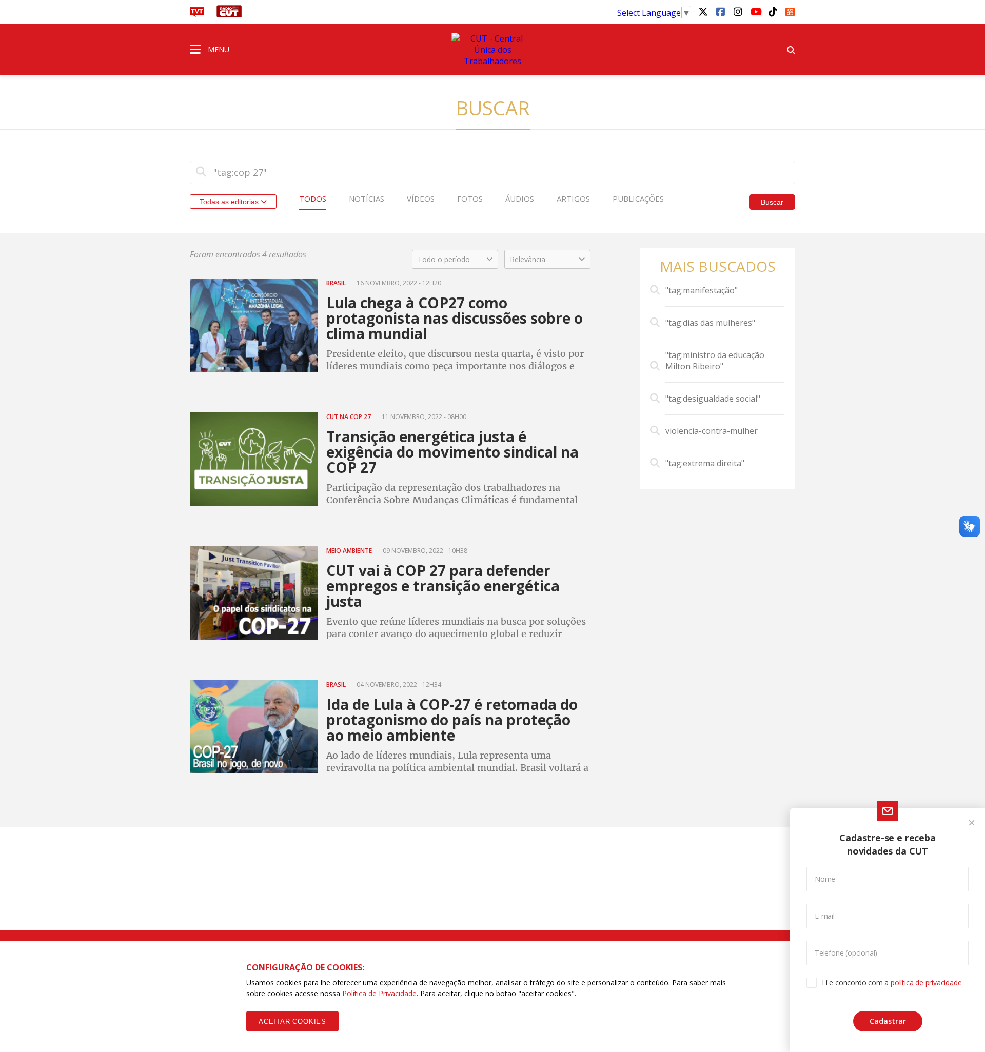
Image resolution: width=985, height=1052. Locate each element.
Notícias (366, 198)
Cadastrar (888, 1021)
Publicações (638, 198)
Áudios (519, 198)
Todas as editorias (230, 201)
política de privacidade (926, 982)
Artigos (573, 198)
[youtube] (755, 11)
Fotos (470, 198)
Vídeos (421, 198)
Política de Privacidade (379, 993)
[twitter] (703, 11)
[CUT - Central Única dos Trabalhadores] (492, 50)
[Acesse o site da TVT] (197, 14)
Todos (312, 198)
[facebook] (720, 11)
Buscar (772, 202)
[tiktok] (772, 11)
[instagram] (738, 11)
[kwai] (790, 10)
